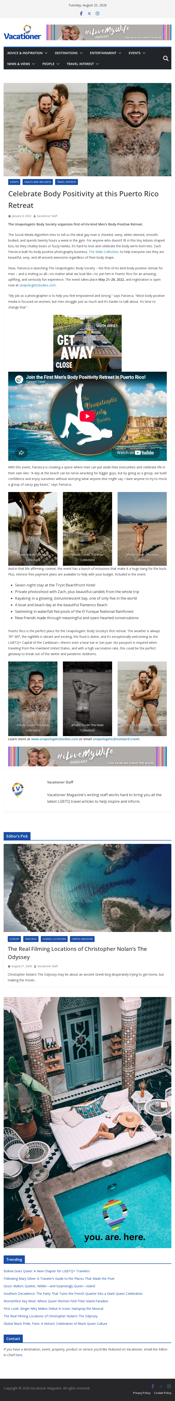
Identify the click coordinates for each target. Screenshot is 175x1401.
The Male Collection (103, 252)
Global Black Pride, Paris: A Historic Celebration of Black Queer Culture (55, 1323)
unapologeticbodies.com (37, 285)
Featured (31, 939)
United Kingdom (82, 939)
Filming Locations (54, 939)
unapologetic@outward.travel (116, 739)
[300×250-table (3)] (87, 318)
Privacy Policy (141, 1393)
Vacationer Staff (47, 216)
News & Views (18, 64)
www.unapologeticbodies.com (54, 739)
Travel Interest (80, 64)
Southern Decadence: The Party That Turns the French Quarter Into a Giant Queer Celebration (73, 1293)
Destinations (66, 53)
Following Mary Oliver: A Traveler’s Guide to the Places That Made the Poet (59, 1278)
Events (135, 53)
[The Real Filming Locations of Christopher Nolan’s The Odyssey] (87, 888)
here (19, 1355)
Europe (14, 939)
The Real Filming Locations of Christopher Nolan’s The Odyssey (77, 953)
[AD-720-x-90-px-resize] (108, 27)
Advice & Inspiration (25, 53)
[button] (45, 53)
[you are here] (87, 1000)
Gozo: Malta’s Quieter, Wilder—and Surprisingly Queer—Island (49, 1286)
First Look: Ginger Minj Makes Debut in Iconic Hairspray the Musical (53, 1308)
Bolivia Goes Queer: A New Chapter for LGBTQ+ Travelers (47, 1271)
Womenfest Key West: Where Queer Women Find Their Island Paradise (56, 1301)
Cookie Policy (162, 1393)
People (48, 64)
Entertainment (103, 53)
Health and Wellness (37, 182)
